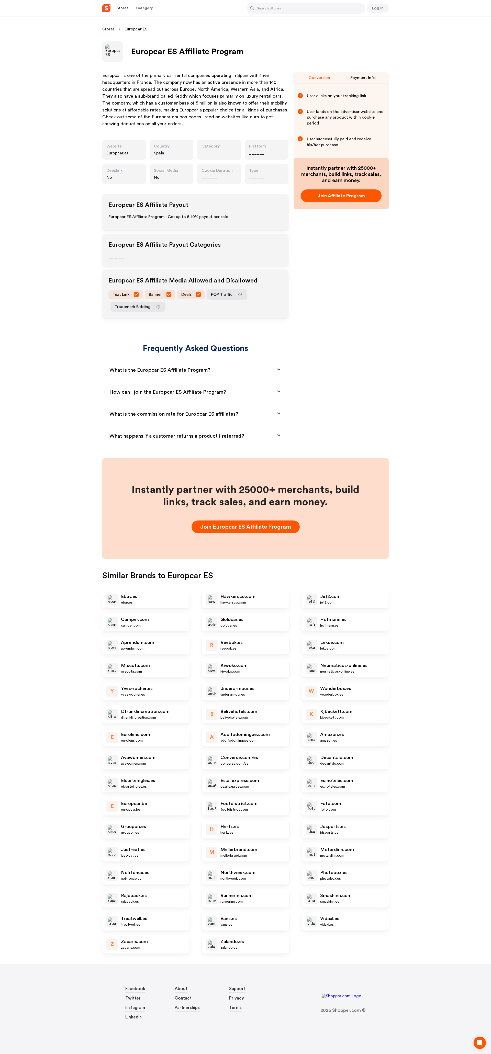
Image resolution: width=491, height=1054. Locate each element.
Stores (108, 29)
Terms (235, 1007)
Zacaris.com (134, 941)
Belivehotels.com (238, 711)
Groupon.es (133, 826)
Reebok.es (231, 642)
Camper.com (135, 619)
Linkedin (133, 1017)
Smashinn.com (336, 895)
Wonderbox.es (335, 688)
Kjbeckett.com (336, 711)
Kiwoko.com (234, 665)
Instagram (135, 1007)
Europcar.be (134, 803)
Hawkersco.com (237, 596)
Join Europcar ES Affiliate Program (245, 527)
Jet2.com (330, 596)
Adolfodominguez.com (245, 734)
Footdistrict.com (239, 803)
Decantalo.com (336, 757)
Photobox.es (334, 872)
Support (237, 989)
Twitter (133, 998)
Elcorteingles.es (138, 780)
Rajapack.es (134, 895)
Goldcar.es (231, 619)
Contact (183, 998)
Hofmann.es (333, 619)
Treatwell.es (134, 918)
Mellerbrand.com (238, 849)
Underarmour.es (237, 688)
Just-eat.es (133, 849)
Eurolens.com (135, 734)
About (181, 989)
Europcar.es (117, 153)
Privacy (236, 998)
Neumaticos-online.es (343, 665)
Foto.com (330, 803)
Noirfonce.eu (135, 872)
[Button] (252, 8)
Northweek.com (237, 872)
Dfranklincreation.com (145, 711)
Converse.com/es (239, 757)
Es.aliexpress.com (239, 780)
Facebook (135, 989)
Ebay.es (129, 596)
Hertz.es (229, 826)
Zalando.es (232, 941)
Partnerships (187, 1007)
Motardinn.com (337, 849)
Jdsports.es (333, 826)
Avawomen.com (138, 757)
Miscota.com (135, 665)
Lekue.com (332, 642)
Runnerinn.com (236, 895)
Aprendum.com (137, 642)
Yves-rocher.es (137, 688)
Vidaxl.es (329, 918)
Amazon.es (332, 734)
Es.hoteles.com (336, 780)
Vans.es (228, 918)
